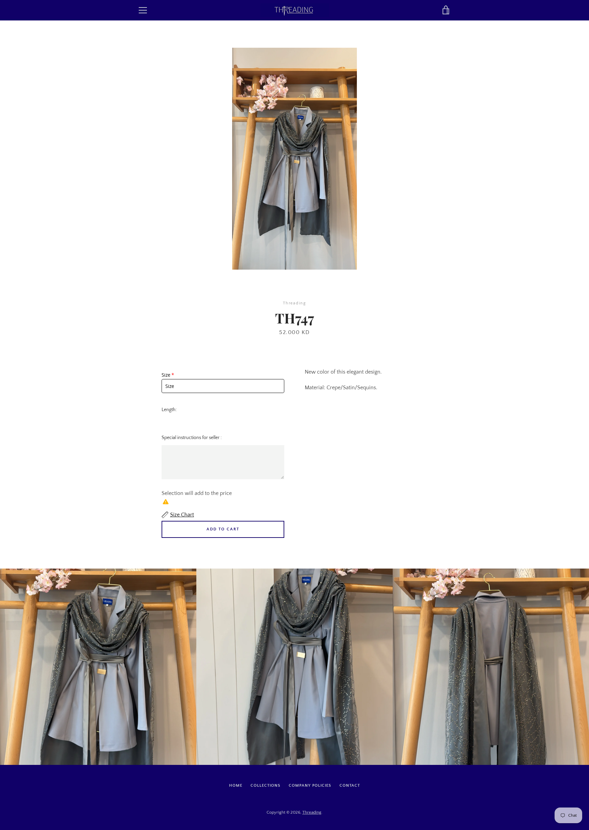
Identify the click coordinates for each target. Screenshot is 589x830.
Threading (311, 812)
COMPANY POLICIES (310, 785)
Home (235, 785)
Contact (349, 785)
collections (266, 785)
